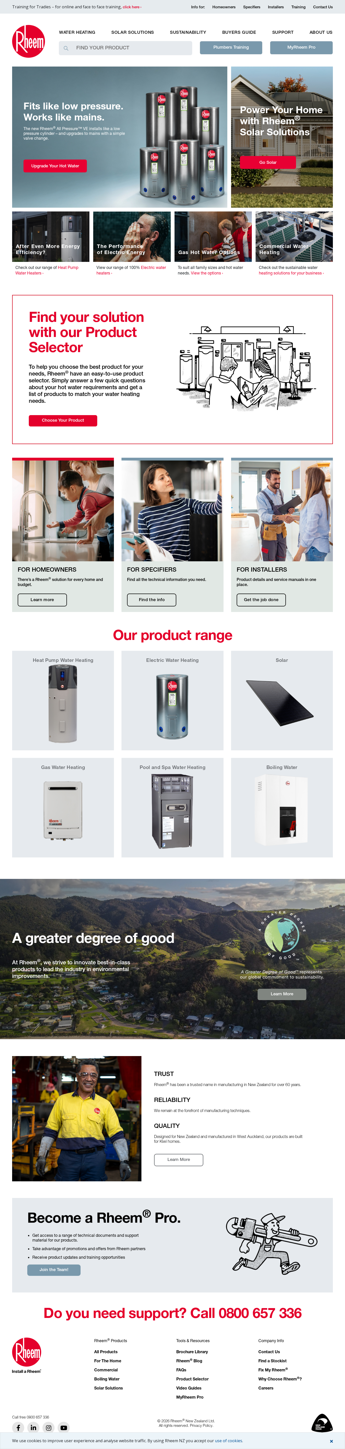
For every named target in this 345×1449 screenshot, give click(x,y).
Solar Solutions (132, 33)
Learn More (282, 994)
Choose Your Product (63, 421)
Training (298, 7)
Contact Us (323, 7)
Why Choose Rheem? (280, 1380)
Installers (276, 7)
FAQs (181, 1371)
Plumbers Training (231, 48)
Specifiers (251, 7)
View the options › (207, 272)
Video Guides (189, 1389)
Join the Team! (54, 1270)
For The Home (107, 1362)
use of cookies (228, 1440)
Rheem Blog (189, 1362)
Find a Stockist (272, 1362)
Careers (266, 1389)
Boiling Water (106, 1380)
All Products (106, 1352)
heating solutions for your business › (291, 272)
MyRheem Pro (301, 48)
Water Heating (77, 33)
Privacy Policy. (201, 1425)
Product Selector (192, 1380)
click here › (132, 7)
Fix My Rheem (273, 1371)
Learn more (42, 600)
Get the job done (261, 600)
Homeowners (224, 7)
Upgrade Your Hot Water (55, 166)
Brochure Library (192, 1352)
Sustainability (188, 33)
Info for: (198, 7)
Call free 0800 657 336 (30, 1417)
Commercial (106, 1371)
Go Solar (268, 163)
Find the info (152, 600)
